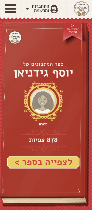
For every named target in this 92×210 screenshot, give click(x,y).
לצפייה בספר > (43, 162)
